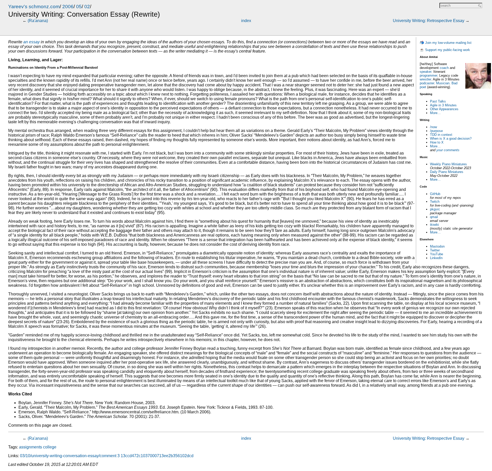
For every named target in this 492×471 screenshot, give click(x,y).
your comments (447, 150)
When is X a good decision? (450, 138)
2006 (68, 6)
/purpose (436, 131)
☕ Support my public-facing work (445, 50)
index (246, 20)
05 (79, 6)
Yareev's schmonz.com (34, 6)
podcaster (427, 83)
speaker (425, 72)
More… (435, 113)
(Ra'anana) (38, 20)
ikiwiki (434, 225)
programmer (428, 75)
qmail (434, 217)
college (49, 447)
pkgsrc (435, 209)
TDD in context (441, 135)
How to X (437, 142)
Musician (442, 83)
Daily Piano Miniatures (446, 172)
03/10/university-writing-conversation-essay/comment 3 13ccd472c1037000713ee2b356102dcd (106, 456)
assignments (30, 447)
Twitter (435, 250)
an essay (31, 42)
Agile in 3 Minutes (443, 105)
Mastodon (437, 246)
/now (433, 127)
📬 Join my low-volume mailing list (445, 43)
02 (87, 6)
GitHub (435, 194)
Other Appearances (444, 109)
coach (444, 68)
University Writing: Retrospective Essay (428, 20)
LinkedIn (436, 258)
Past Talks (438, 101)
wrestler (425, 79)
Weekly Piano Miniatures (448, 164)
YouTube (436, 254)
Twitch (434, 201)
